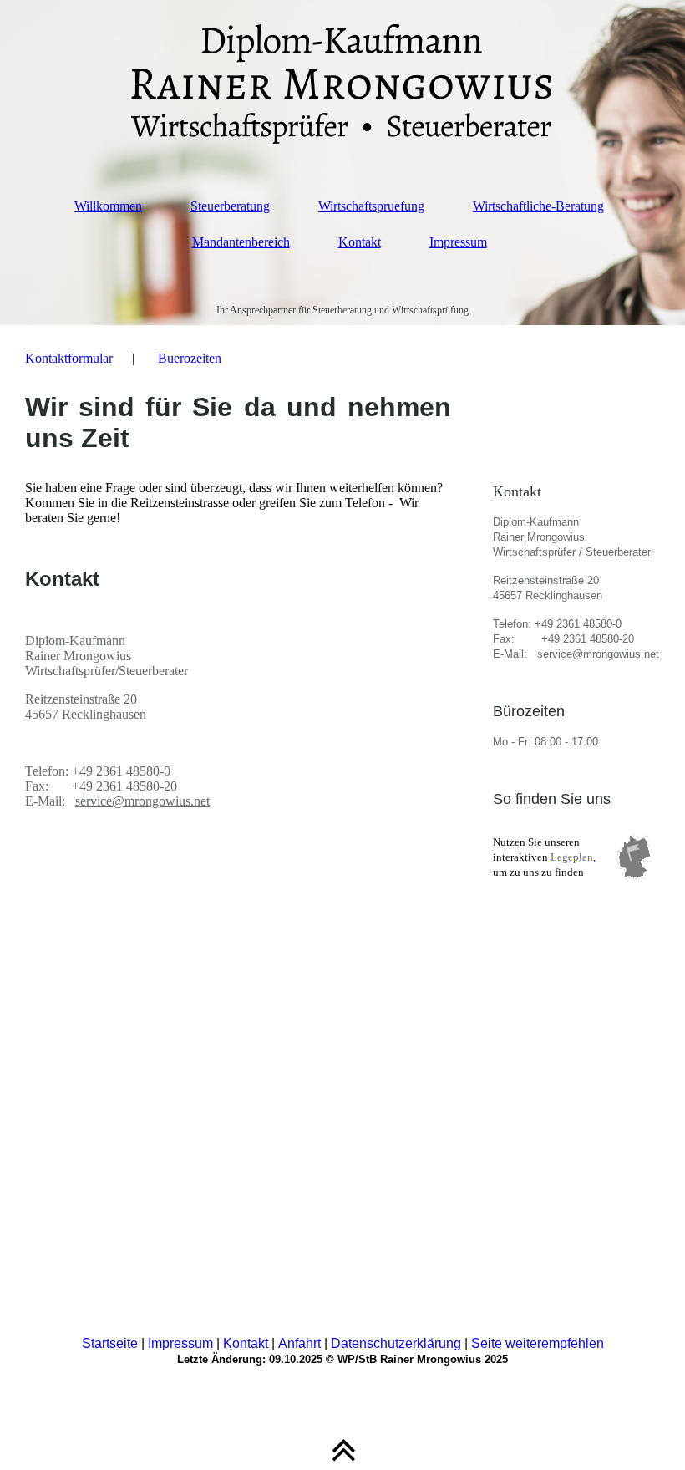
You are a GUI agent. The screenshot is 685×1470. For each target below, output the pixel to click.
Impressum (458, 242)
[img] (342, 83)
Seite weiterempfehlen (537, 1343)
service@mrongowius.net (142, 801)
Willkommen (108, 206)
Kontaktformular (69, 358)
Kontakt (359, 242)
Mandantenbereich (241, 242)
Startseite (110, 1343)
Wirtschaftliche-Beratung (538, 206)
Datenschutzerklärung (397, 1343)
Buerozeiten (189, 358)
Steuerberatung (230, 206)
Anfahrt (299, 1343)
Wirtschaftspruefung (371, 206)
